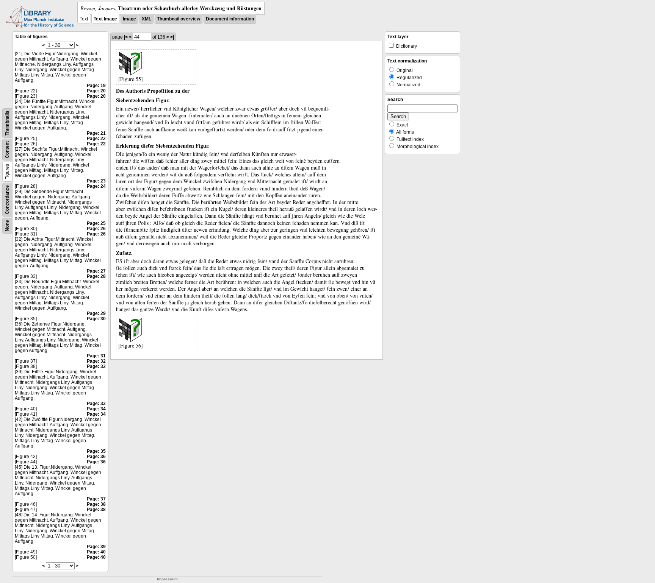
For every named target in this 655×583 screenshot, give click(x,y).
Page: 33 (96, 403)
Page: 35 (96, 451)
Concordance (7, 199)
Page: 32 (96, 361)
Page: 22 (96, 138)
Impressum (167, 579)
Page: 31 (96, 356)
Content (7, 149)
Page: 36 (96, 456)
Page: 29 (96, 313)
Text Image (105, 19)
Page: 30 (96, 318)
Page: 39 (96, 546)
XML (146, 19)
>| (172, 37)
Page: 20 (96, 91)
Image (129, 19)
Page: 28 (96, 276)
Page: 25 (96, 223)
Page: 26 (96, 228)
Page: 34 (96, 409)
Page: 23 (96, 181)
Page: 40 (96, 552)
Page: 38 (96, 504)
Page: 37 (96, 499)
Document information (230, 19)
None (7, 225)
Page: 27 (96, 271)
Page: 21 (96, 133)
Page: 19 (96, 85)
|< (126, 37)
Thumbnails (7, 123)
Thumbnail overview (178, 19)
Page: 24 (96, 186)
